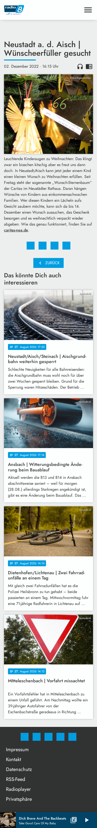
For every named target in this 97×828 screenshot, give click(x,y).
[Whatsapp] (48, 737)
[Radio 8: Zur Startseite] (42, 10)
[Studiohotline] (60, 737)
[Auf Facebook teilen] (31, 246)
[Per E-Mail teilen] (66, 246)
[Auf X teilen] (43, 246)
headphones (80, 66)
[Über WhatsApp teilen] (54, 246)
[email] (72, 737)
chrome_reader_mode (89, 66)
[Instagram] (37, 737)
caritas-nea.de (16, 230)
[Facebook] (25, 737)
